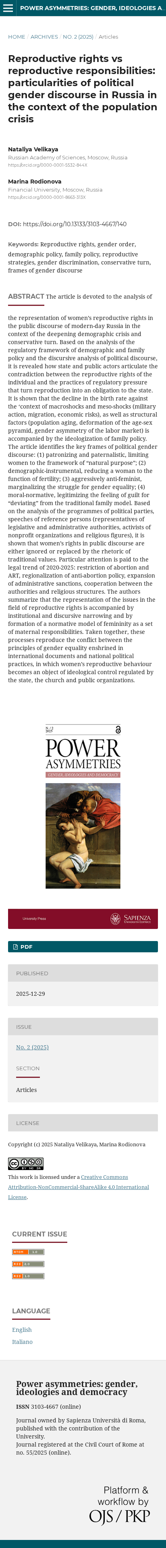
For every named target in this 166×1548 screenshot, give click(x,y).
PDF (25, 946)
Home (16, 36)
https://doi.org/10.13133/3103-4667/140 (75, 224)
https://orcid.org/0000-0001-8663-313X (47, 197)
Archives (44, 36)
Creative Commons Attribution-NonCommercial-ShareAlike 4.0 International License (78, 1187)
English (22, 1329)
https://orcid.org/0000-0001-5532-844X (47, 165)
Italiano (22, 1342)
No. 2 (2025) (78, 36)
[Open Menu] (8, 8)
